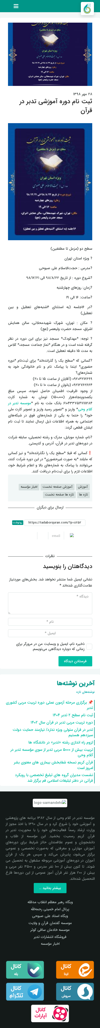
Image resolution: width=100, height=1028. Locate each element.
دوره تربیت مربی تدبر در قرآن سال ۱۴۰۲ (62, 722)
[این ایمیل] (54, 535)
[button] (16, 6)
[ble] (25, 970)
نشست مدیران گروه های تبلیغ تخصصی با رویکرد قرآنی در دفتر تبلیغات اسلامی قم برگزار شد (54, 777)
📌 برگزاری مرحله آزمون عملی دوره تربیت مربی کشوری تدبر (49, 705)
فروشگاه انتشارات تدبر (50, 937)
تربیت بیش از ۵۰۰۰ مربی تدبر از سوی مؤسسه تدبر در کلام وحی (51, 752)
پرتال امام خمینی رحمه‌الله (50, 909)
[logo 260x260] (87, 8)
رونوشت (17, 523)
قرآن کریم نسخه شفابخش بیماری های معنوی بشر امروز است (53, 765)
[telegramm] (25, 991)
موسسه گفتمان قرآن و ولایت (50, 923)
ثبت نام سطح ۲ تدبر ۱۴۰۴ (73, 715)
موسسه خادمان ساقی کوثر (50, 930)
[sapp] (75, 991)
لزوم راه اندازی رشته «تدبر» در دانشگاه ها (60, 742)
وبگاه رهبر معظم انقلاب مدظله (50, 902)
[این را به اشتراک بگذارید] (42, 535)
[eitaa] (75, 970)
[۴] (50, 1013)
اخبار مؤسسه (50, 944)
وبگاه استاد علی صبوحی (50, 916)
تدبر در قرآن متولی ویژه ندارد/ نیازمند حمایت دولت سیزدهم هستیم (53, 732)
